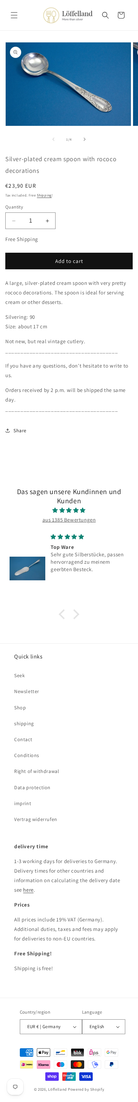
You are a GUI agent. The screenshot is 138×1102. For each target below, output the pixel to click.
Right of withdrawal (36, 771)
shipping (24, 723)
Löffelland (57, 1089)
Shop (20, 707)
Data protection (32, 787)
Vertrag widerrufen (35, 819)
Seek (19, 675)
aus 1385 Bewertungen (69, 519)
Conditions (26, 755)
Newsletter (26, 691)
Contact (23, 739)
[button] (14, 15)
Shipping (44, 195)
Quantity (14, 207)
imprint (22, 803)
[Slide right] (84, 139)
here (28, 889)
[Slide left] (53, 139)
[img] (69, 510)
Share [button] (20, 430)
